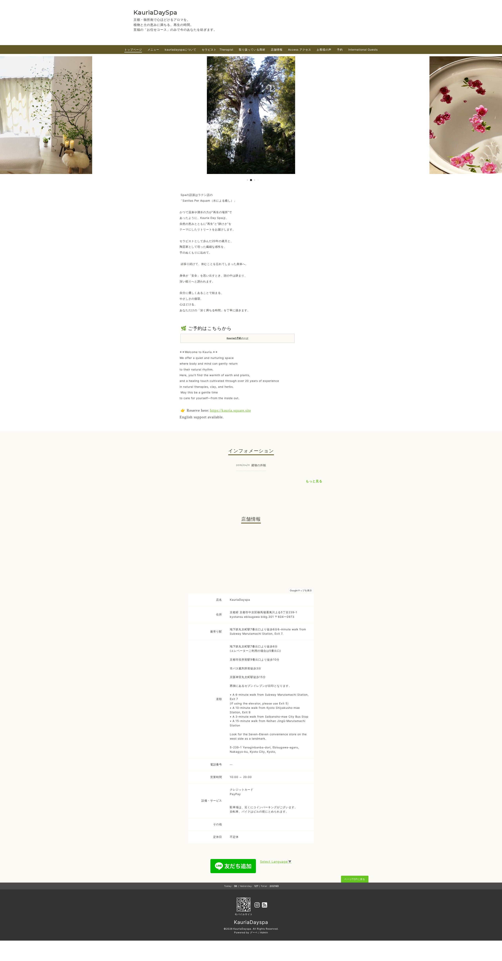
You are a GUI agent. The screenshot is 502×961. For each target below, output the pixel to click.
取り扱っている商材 (252, 49)
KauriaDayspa (251, 922)
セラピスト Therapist (217, 49)
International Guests (363, 49)
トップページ (133, 49)
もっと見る (314, 481)
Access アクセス (299, 49)
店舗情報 (277, 49)
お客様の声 (324, 49)
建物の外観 (258, 465)
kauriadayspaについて (180, 49)
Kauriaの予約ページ (237, 338)
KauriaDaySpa (155, 12)
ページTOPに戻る (354, 879)
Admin (264, 932)
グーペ (254, 932)
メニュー (153, 49)
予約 (340, 49)
